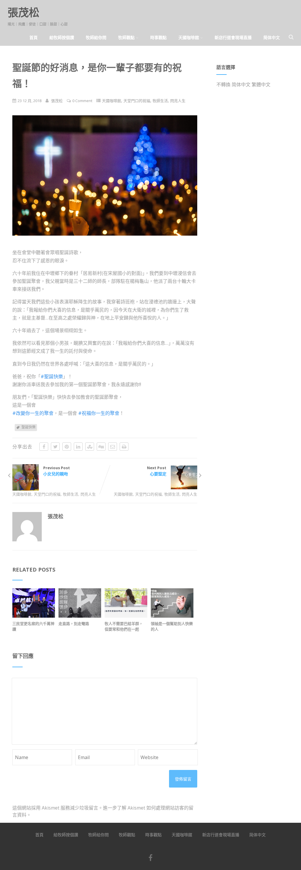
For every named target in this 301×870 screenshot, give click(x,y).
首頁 (33, 37)
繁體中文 (261, 84)
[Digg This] (101, 446)
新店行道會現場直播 (233, 37)
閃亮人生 (177, 100)
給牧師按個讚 (61, 37)
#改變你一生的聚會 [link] (32, 413)
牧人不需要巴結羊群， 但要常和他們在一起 (124, 626)
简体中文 (271, 37)
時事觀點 (158, 37)
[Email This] (112, 446)
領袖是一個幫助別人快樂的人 (172, 626)
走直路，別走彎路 (73, 623)
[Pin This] (66, 446)
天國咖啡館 (188, 37)
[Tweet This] (55, 446)
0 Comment (82, 100)
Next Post (156, 471)
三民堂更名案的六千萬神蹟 (33, 626)
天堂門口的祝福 (136, 100)
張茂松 (23, 12)
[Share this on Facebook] (43, 446)
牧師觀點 (126, 37)
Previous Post (56, 471)
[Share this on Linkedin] (78, 446)
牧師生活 (160, 100)
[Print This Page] (124, 446)
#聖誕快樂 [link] (52, 376)
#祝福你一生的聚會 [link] (98, 413)
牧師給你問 (96, 37)
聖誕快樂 (28, 427)
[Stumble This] (89, 446)
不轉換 (223, 84)
